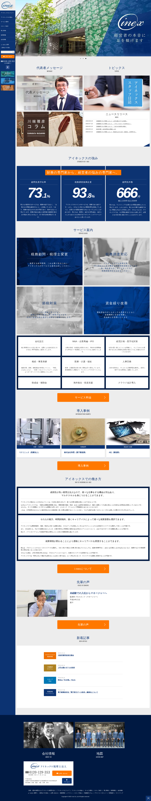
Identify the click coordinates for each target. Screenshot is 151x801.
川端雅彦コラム (88, 793)
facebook (7, 67)
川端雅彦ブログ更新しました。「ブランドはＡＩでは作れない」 (114, 123)
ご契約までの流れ (5, 47)
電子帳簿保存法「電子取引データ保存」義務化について (78, 692)
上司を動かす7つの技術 (66, 667)
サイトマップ (119, 793)
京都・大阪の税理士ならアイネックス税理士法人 (41, 790)
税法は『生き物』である (67, 680)
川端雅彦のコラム (50, 668)
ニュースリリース (117, 114)
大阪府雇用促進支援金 (66, 655)
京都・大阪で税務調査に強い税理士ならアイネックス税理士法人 (7, 5)
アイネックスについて (7, 12)
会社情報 (3, 39)
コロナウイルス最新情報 (50, 655)
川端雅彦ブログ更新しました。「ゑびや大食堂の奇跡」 (111, 126)
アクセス (67, 781)
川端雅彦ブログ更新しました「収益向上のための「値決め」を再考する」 (116, 132)
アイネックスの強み (6, 17)
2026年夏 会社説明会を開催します (106, 129)
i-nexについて (83, 568)
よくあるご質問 (5, 44)
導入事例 (3, 30)
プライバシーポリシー (100, 793)
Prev (86, 93)
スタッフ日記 (50, 680)
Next (147, 93)
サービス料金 (83, 397)
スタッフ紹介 (5, 26)
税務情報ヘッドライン (50, 692)
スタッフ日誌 (78, 793)
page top (148, 798)
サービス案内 (5, 21)
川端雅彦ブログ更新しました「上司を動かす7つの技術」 (111, 121)
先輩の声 (83, 624)
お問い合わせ (7, 56)
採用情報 (3, 35)
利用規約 (111, 793)
